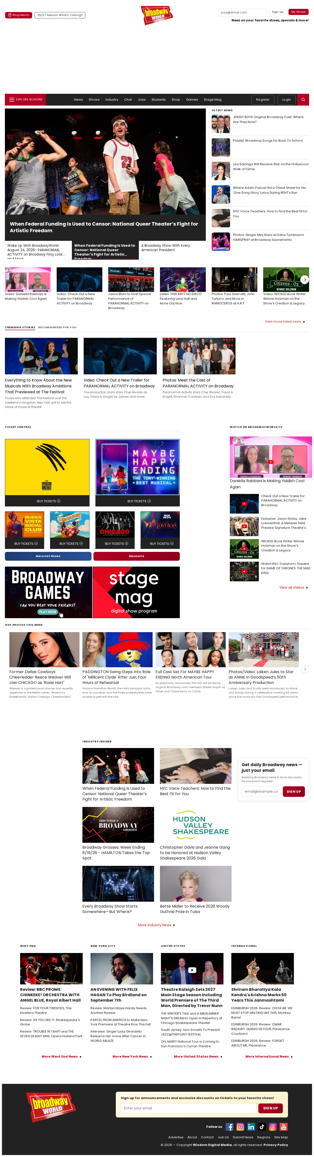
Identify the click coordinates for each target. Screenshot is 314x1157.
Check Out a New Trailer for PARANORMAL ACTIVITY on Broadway (283, 494)
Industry (111, 99)
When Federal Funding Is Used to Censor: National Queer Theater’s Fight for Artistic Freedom (114, 787)
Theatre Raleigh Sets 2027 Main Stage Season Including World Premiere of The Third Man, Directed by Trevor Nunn (191, 991)
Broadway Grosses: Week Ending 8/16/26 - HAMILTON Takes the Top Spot (116, 846)
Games (192, 99)
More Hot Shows (48, 549)
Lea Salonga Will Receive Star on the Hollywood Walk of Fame (270, 166)
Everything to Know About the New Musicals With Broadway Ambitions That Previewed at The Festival (38, 379)
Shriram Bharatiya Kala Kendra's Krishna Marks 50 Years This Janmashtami (259, 988)
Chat (128, 99)
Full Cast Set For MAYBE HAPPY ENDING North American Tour (185, 668)
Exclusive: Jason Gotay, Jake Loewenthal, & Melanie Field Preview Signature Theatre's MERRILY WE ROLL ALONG (283, 517)
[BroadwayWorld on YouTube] (283, 1120)
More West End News (60, 1050)
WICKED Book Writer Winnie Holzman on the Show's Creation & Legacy (282, 539)
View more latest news (283, 315)
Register (263, 99)
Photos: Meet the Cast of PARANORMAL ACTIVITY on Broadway (198, 376)
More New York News (130, 1050)
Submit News (243, 1131)
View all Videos (291, 580)
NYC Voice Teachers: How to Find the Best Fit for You (270, 213)
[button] (303, 100)
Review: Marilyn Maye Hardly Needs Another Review (119, 1003)
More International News (267, 1050)
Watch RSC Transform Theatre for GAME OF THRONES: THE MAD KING (286, 562)
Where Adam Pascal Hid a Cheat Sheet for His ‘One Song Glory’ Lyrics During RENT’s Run (269, 190)
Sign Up (270, 1101)
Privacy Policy (275, 1138)
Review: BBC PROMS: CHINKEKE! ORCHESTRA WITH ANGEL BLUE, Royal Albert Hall (50, 988)
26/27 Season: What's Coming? (60, 15)
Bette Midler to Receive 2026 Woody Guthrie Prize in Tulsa (195, 902)
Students (159, 99)
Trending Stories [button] (20, 321)
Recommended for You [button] (57, 321)
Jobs (142, 99)
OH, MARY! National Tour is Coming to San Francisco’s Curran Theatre (190, 1037)
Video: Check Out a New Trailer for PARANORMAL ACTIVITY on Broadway (119, 376)
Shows (94, 99)
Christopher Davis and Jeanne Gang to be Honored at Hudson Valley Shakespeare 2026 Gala (195, 846)
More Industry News (154, 918)
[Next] (304, 273)
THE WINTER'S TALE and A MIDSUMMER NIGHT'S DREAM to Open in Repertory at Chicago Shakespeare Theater (191, 1012)
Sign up (294, 785)
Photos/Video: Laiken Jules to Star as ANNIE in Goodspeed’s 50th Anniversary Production (261, 671)
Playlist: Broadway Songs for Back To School (268, 140)
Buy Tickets (46, 494)
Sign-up (278, 12)
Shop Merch (21, 15)
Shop (176, 99)
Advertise (175, 1131)
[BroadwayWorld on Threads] (272, 1120)
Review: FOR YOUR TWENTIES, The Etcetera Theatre (46, 1003)
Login (286, 99)
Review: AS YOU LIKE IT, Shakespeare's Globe (50, 1015)
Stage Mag (213, 99)
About (192, 1131)
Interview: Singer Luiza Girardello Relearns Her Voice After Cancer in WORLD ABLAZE (118, 1029)
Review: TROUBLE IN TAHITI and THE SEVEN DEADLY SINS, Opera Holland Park (51, 1027)
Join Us (223, 1131)
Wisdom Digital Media (212, 1138)
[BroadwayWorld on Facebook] (229, 1120)
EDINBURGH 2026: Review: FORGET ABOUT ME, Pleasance (257, 1036)
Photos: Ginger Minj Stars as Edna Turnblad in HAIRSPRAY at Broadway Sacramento (268, 237)
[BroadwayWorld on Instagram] (240, 1120)
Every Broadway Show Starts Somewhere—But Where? (110, 902)
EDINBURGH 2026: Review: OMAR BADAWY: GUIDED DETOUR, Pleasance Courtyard (260, 1022)
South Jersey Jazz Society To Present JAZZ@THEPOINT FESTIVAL (190, 1025)
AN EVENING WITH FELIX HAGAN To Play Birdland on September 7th (119, 988)
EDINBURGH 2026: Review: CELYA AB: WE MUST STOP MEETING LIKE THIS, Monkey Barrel (262, 1006)
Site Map (281, 1131)
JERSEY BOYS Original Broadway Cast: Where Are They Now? (268, 119)
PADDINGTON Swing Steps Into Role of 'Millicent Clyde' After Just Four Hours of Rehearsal (116, 671)
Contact (207, 1131)
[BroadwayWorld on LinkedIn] (251, 1120)
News (78, 99)
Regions (263, 1131)
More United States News (196, 1050)
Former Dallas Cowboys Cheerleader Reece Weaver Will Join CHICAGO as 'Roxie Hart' (40, 671)
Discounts (136, 549)
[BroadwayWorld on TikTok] (262, 1120)
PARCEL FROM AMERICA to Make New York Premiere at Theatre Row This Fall (121, 1015)
